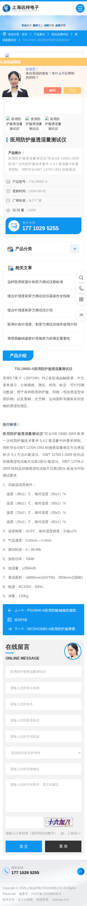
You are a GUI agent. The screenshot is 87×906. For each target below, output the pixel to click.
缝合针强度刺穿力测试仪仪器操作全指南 (38, 296)
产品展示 (39, 34)
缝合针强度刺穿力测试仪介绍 (30, 310)
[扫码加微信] (81, 299)
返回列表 (20, 620)
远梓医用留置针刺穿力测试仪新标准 (35, 282)
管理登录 (42, 899)
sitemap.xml (60, 899)
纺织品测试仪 (60, 34)
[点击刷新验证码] (59, 822)
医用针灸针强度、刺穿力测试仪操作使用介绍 (42, 324)
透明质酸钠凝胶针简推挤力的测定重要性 (38, 338)
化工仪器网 (27, 899)
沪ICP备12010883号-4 (46, 894)
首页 (24, 34)
